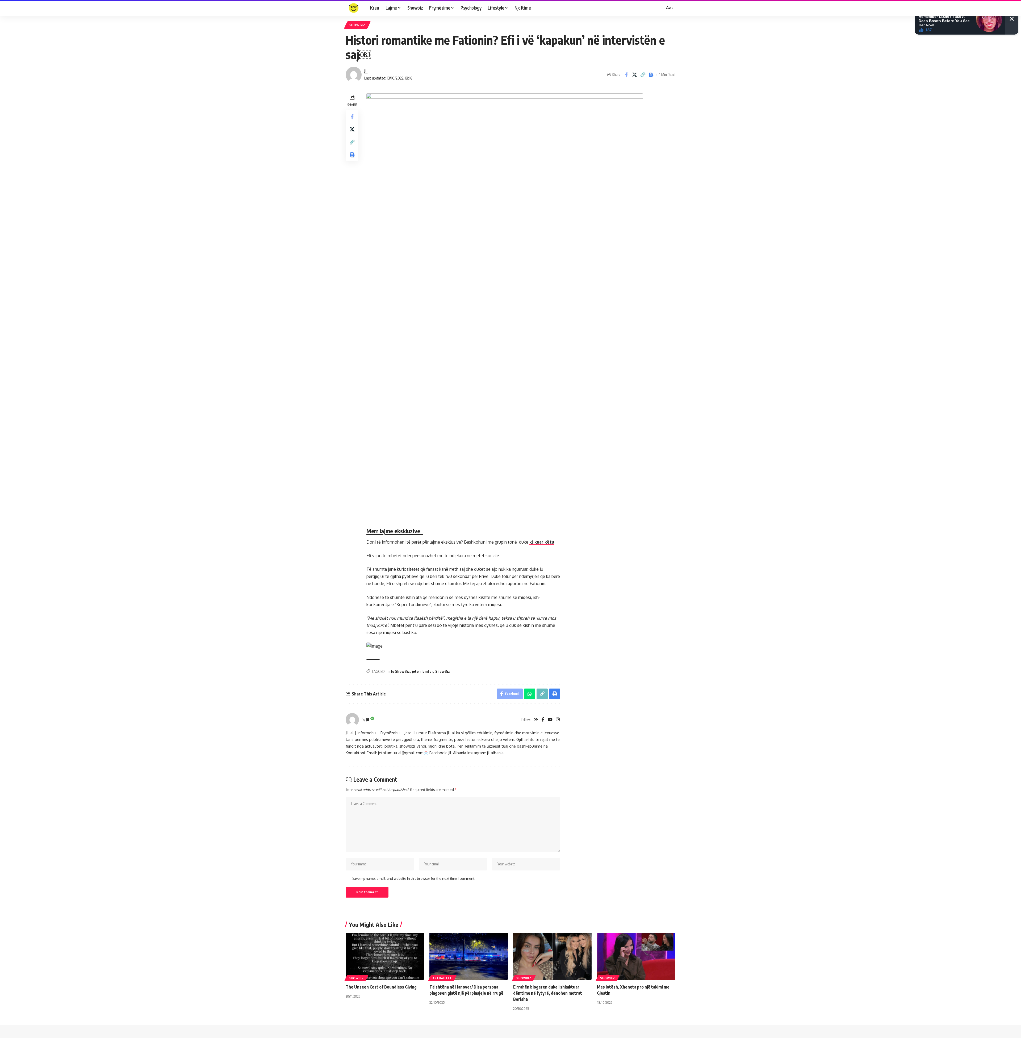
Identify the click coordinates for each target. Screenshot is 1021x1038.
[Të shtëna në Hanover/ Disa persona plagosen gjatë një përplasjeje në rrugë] (468, 956)
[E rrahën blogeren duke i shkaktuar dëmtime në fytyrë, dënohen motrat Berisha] (552, 956)
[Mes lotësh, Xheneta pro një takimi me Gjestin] (636, 956)
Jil (365, 70)
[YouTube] (550, 720)
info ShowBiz (398, 671)
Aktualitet (442, 978)
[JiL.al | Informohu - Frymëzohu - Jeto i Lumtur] (354, 8)
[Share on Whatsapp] (529, 694)
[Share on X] (634, 74)
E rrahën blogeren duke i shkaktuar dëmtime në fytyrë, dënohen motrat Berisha (547, 993)
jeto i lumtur (422, 671)
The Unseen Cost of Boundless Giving (381, 987)
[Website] (535, 720)
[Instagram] (557, 720)
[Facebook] (543, 720)
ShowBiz (442, 671)
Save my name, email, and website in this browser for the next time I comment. (413, 878)
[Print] (651, 74)
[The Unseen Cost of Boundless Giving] (385, 956)
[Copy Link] (642, 74)
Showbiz (357, 25)
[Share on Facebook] (626, 74)
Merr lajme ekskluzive (394, 531)
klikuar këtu (541, 542)
